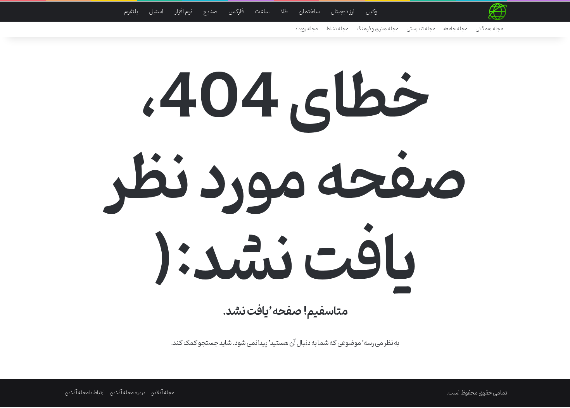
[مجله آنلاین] (497, 11)
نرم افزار (183, 11)
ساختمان (309, 11)
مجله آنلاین (162, 392)
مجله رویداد (306, 29)
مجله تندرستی (420, 29)
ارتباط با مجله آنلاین (85, 392)
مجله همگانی (489, 29)
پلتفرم (131, 11)
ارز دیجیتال (343, 11)
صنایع (210, 11)
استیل (156, 11)
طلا (284, 11)
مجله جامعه (455, 29)
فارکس (236, 11)
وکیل (372, 11)
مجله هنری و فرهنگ (377, 29)
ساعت (262, 11)
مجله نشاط (337, 29)
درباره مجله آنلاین (127, 392)
